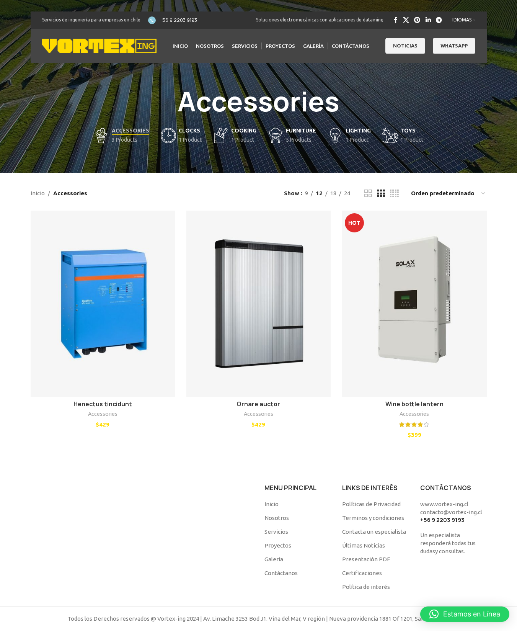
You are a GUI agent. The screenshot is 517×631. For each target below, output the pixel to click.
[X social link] (405, 20)
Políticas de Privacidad (371, 504)
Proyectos (277, 545)
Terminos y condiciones (373, 518)
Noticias (405, 45)
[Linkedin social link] (428, 20)
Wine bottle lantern (414, 404)
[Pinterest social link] (417, 20)
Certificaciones (362, 573)
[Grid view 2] (368, 193)
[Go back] (168, 102)
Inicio (38, 193)
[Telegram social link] (438, 20)
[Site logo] (99, 45)
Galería (273, 559)
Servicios (276, 531)
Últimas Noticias (363, 545)
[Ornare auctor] (258, 304)
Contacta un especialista (374, 531)
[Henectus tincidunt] (103, 304)
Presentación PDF (366, 559)
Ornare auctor (258, 404)
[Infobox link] (172, 20)
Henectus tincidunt (102, 404)
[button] (464, 614)
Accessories (102, 414)
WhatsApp (454, 45)
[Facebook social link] (395, 20)
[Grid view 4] (394, 193)
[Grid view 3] (381, 193)
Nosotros (276, 518)
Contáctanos (281, 573)
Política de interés (366, 587)
